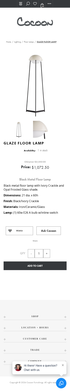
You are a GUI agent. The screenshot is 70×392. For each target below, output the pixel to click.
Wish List (35, 3)
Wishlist (19, 231)
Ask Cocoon (48, 231)
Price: (26, 166)
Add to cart (35, 265)
